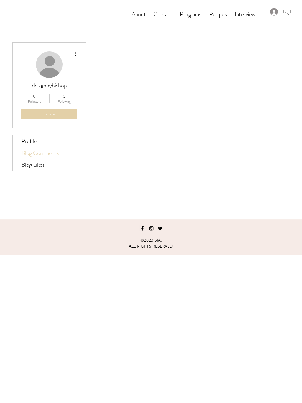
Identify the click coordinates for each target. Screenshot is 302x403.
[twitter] (160, 228)
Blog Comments (40, 153)
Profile (29, 141)
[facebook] (142, 228)
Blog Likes (33, 164)
